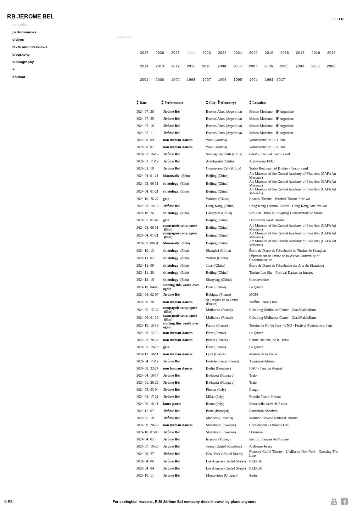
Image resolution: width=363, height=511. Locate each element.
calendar (20, 25)
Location (258, 103)
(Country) (228, 103)
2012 (175, 66)
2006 (268, 66)
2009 (222, 66)
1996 (222, 80)
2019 (269, 53)
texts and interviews (30, 47)
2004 (300, 66)
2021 (238, 53)
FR (341, 19)
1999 (175, 80)
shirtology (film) (176, 183)
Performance (173, 103)
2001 (144, 80)
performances (24, 32)
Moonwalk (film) (176, 176)
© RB (8, 502)
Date (142, 103)
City (212, 103)
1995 (238, 80)
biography (21, 54)
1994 (253, 80)
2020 (253, 53)
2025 (175, 53)
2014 (144, 66)
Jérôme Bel (171, 111)
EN (333, 19)
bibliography (23, 62)
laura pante (172, 404)
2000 (160, 80)
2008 (237, 66)
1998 (191, 80)
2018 (284, 53)
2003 (315, 66)
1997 (206, 80)
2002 (331, 66)
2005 (284, 66)
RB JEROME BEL (30, 16)
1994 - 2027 (275, 80)
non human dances (177, 140)
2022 (222, 53)
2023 (206, 53)
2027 (144, 53)
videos (18, 39)
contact (18, 77)
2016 (316, 53)
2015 (331, 53)
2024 (191, 53)
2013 (160, 66)
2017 (300, 53)
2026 (160, 53)
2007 (253, 66)
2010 (206, 66)
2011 (191, 66)
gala (166, 199)
